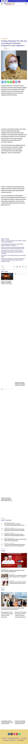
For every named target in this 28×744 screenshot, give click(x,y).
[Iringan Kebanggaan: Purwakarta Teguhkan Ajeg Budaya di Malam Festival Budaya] (21, 327)
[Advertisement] (14, 20)
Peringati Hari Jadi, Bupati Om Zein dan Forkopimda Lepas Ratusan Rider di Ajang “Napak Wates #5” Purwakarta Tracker (13, 260)
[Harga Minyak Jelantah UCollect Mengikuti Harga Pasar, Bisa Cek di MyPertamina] (7, 665)
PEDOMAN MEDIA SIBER (13, 738)
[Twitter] (5, 82)
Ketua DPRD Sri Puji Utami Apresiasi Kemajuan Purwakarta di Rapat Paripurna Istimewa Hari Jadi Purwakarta (12, 252)
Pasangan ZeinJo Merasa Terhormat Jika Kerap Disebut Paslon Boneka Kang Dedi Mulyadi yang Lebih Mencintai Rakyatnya (17, 582)
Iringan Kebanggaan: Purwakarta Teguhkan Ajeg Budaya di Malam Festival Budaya (12, 245)
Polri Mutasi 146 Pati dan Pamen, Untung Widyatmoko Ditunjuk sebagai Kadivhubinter (14, 535)
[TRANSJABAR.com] (9, 4)
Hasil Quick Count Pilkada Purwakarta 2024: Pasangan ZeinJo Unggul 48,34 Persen (18, 576)
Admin (5, 47)
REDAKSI (4, 738)
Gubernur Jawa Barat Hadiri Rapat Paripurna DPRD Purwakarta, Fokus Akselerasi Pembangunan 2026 (12, 248)
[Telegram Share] (23, 267)
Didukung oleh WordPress (10, 740)
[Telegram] (16, 82)
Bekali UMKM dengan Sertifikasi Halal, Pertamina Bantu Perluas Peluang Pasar (15, 540)
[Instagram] (19, 82)
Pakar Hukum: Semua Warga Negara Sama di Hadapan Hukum (13, 256)
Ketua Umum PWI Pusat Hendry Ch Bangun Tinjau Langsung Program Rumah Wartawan (12, 608)
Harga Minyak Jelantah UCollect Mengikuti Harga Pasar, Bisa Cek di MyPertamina (7, 722)
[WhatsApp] (19, 734)
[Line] (11, 82)
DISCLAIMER (24, 738)
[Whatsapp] (8, 82)
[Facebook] (2, 82)
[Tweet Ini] (17, 267)
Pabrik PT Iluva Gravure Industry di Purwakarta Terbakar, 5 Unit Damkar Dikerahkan (13, 241)
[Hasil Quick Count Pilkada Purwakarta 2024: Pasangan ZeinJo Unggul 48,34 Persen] (4, 576)
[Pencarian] (26, 4)
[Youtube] (13, 82)
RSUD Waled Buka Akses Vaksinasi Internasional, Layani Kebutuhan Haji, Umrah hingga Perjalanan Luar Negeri (14, 524)
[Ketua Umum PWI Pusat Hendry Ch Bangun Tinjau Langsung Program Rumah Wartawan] (14, 599)
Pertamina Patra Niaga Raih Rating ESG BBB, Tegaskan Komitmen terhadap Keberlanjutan (20, 722)
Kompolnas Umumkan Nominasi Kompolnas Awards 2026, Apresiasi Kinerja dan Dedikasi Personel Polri (14, 530)
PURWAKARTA (4, 38)
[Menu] (2, 4)
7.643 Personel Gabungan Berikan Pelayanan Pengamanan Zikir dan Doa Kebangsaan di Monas (14, 545)
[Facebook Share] (14, 267)
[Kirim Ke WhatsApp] (26, 267)
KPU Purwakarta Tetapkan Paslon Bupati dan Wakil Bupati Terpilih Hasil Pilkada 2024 (12, 571)
